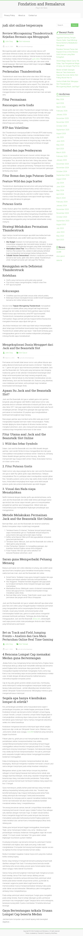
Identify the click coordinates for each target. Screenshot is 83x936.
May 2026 (60, 99)
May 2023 (60, 236)
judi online (36, 59)
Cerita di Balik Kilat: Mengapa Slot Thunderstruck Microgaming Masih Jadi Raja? (68, 84)
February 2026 (61, 111)
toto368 (30, 732)
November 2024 (62, 168)
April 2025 (60, 149)
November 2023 (62, 213)
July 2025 (60, 137)
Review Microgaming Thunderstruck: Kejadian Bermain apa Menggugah (27, 35)
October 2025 (61, 126)
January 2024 (61, 206)
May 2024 (60, 190)
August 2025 (61, 133)
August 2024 (61, 179)
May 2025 (60, 145)
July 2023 (60, 228)
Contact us (33, 15)
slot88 (58, 252)
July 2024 (60, 183)
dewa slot (36, 619)
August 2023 (61, 224)
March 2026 (60, 107)
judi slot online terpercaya (25, 46)
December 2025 (62, 118)
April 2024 (60, 194)
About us (21, 15)
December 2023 (62, 209)
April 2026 (60, 103)
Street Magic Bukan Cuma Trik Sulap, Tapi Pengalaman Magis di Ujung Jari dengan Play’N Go (67, 63)
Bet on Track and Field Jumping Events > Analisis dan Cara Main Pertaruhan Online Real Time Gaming (27, 636)
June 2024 (60, 187)
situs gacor (60, 256)
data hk (59, 260)
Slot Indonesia (24, 41)
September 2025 (62, 130)
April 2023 (60, 240)
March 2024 (60, 198)
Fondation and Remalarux (41, 3)
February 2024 (61, 202)
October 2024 (61, 171)
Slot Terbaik (23, 644)
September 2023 (62, 221)
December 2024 (62, 164)
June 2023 (60, 232)
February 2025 (61, 156)
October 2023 (61, 217)
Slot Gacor (23, 353)
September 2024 (62, 175)
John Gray (9, 41)
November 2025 (62, 122)
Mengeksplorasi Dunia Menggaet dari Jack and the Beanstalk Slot (27, 346)
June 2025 (60, 141)
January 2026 (61, 115)
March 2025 (60, 152)
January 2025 (61, 160)
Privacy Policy (9, 15)
